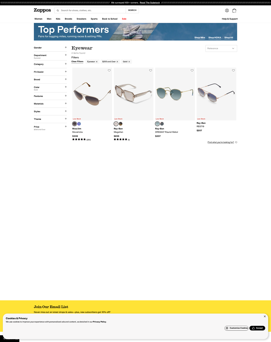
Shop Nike (199, 37)
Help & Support (230, 18)
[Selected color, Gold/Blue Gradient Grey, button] (157, 124)
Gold (125, 61)
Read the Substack (150, 2)
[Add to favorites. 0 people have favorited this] (109, 70)
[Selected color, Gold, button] (74, 124)
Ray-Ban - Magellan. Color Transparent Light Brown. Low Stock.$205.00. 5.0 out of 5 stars (134, 104)
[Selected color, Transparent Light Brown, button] (116, 124)
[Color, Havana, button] (120, 124)
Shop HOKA (214, 37)
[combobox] (90, 10)
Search (132, 10)
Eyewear (91, 61)
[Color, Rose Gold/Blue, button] (162, 124)
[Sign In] (227, 10)
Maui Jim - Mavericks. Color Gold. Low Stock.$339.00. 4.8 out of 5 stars (92, 104)
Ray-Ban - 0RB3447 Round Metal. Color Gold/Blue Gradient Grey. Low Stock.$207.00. (175, 104)
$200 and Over (109, 61)
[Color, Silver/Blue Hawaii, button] (79, 124)
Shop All (228, 37)
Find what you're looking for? (221, 142)
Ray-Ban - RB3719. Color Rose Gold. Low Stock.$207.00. (216, 104)
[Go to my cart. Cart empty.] (234, 10)
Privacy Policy (99, 322)
